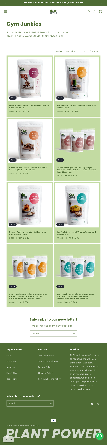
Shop (9, 355)
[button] (5, 11)
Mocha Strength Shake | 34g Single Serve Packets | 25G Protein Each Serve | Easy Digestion (77, 170)
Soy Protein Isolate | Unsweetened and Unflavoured (76, 233)
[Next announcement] (102, 3)
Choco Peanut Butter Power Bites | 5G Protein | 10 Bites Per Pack (28, 169)
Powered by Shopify (31, 425)
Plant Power (18, 425)
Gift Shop (11, 361)
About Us (11, 367)
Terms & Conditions (48, 361)
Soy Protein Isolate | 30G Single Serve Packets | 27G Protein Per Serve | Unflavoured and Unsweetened (75, 296)
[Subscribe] (74, 333)
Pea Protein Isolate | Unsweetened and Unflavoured (76, 107)
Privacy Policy (45, 367)
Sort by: (58, 51)
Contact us (12, 379)
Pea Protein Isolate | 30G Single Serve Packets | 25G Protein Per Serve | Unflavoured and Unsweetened (28, 296)
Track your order (46, 355)
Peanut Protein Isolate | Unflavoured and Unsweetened (27, 233)
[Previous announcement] (5, 3)
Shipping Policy (45, 373)
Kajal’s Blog (12, 373)
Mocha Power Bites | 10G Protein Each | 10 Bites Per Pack (29, 107)
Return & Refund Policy (49, 379)
